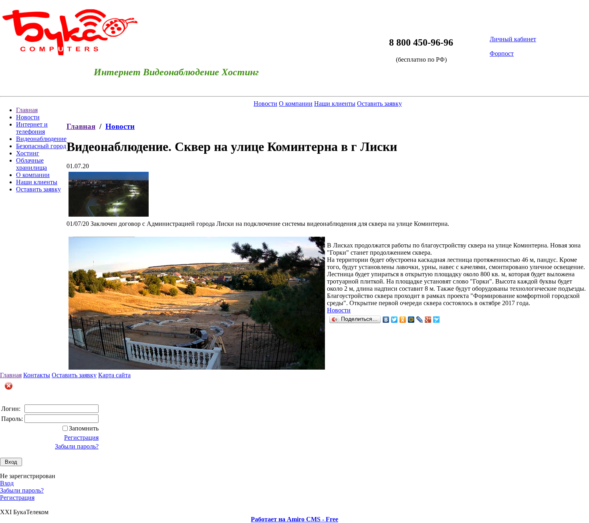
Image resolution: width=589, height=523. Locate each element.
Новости (28, 117)
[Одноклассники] (403, 319)
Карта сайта (114, 375)
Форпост (502, 53)
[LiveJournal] (420, 319)
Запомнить (84, 428)
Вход (7, 483)
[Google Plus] (428, 319)
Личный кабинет (513, 39)
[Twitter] (394, 319)
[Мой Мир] (411, 319)
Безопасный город (41, 146)
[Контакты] (9, 3)
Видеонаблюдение (41, 138)
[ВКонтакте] (386, 319)
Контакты (36, 375)
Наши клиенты (36, 182)
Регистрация (81, 437)
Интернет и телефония (32, 128)
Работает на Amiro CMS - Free (294, 519)
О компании (33, 174)
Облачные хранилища (31, 164)
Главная (27, 110)
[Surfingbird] (436, 319)
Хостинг (27, 153)
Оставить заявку (38, 189)
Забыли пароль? (77, 446)
